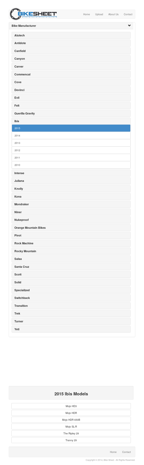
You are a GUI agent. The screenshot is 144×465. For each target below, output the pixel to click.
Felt (16, 105)
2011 (17, 157)
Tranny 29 (71, 440)
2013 (17, 143)
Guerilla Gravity (24, 113)
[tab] (71, 25)
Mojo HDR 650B (71, 419)
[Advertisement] (71, 361)
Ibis (16, 121)
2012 (17, 150)
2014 (17, 135)
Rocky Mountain (25, 251)
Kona (17, 196)
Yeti (16, 329)
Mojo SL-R (71, 426)
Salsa (18, 259)
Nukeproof (21, 220)
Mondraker (21, 204)
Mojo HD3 (71, 406)
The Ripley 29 (71, 433)
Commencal (22, 74)
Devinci (19, 90)
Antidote (20, 43)
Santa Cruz (21, 267)
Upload (99, 14)
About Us (113, 14)
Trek (17, 313)
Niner (18, 212)
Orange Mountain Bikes (30, 228)
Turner (18, 321)
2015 (17, 128)
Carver (18, 66)
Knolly (18, 189)
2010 (17, 165)
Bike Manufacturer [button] (24, 26)
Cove (17, 82)
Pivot (17, 235)
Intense (19, 173)
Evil (16, 98)
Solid (17, 282)
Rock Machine (23, 243)
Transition (21, 306)
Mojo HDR (71, 413)
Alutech (19, 35)
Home (86, 14)
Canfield (20, 51)
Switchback (22, 298)
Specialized (22, 290)
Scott (17, 274)
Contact (128, 14)
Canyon (19, 59)
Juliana (19, 181)
